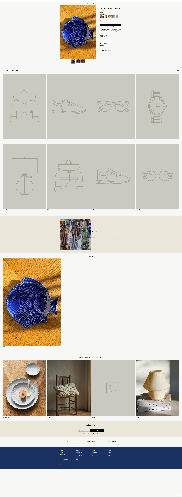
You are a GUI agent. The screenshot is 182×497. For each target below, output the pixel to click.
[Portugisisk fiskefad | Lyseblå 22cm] (117, 16)
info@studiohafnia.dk (63, 454)
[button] (20, 3)
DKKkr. (161, 3)
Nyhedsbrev (110, 452)
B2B (92, 455)
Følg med (110, 450)
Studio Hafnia (4, 346)
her (117, 33)
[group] (91, 1)
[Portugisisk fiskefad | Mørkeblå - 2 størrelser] (101, 16)
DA (164, 3)
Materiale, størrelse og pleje (103, 43)
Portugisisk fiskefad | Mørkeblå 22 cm (9, 347)
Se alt (178, 70)
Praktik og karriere (94, 456)
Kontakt (77, 459)
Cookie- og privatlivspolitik (80, 456)
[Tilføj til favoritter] (120, 13)
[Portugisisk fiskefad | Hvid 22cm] (111, 16)
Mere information (95, 450)
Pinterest (109, 456)
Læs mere (93, 237)
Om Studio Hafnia (94, 452)
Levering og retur (102, 45)
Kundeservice (78, 450)
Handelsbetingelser (79, 452)
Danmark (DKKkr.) (63, 464)
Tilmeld (97, 430)
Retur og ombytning (79, 455)
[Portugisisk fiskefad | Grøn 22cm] (106, 16)
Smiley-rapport (78, 458)
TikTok (109, 458)
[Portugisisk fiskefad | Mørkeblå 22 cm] (73, 61)
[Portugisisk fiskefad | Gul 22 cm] (109, 16)
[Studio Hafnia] (91, 3)
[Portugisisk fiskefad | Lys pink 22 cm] (114, 16)
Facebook (109, 455)
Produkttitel (5, 209)
